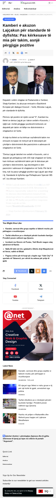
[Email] (18, 53)
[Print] (22, 53)
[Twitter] (40, 287)
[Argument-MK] (28, 3)
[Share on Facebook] (9, 53)
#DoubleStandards (23, 206)
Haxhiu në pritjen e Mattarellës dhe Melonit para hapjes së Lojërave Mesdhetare (33, 417)
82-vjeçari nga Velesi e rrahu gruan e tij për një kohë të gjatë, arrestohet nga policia (35, 388)
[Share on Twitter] (13, 53)
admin (14, 59)
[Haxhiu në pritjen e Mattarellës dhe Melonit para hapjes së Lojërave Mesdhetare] (9, 418)
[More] (26, 53)
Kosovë (21, 424)
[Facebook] (15, 287)
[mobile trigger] (5, 3)
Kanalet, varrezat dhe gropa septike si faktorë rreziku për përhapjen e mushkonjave (34, 374)
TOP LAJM (30, 380)
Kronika (21, 394)
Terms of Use (17, 493)
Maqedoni (9, 19)
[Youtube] (15, 298)
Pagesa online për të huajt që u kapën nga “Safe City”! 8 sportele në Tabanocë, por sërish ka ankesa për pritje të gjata (28, 258)
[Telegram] (40, 298)
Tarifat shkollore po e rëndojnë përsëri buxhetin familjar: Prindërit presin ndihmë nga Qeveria (34, 403)
